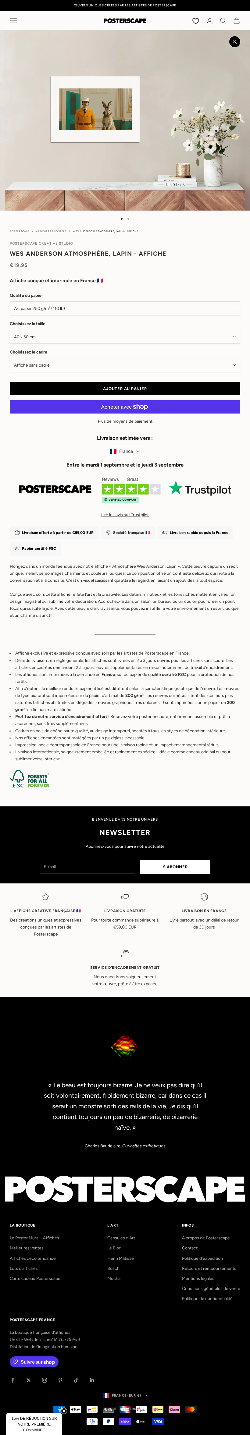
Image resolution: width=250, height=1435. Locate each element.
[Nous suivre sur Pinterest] (60, 1380)
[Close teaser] (64, 1411)
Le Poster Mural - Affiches (34, 1238)
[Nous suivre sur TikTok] (76, 1380)
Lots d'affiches (24, 1268)
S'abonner (175, 867)
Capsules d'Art (121, 1238)
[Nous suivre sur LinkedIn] (92, 1380)
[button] (34, 1424)
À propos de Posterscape (206, 1238)
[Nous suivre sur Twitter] (29, 1380)
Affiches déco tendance (33, 1258)
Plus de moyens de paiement (125, 421)
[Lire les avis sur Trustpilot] (125, 492)
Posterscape (20, 231)
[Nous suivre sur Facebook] (13, 1380)
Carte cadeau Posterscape (35, 1278)
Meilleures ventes (27, 1248)
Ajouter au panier (125, 388)
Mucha (113, 1278)
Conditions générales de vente (211, 1288)
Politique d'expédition (202, 1258)
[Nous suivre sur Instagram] (44, 1380)
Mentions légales (198, 1278)
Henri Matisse (120, 1258)
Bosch (113, 1268)
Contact (190, 1248)
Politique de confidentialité (207, 1298)
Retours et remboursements (209, 1268)
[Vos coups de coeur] (196, 20)
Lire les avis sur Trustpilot (125, 514)
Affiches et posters (51, 231)
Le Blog (114, 1248)
